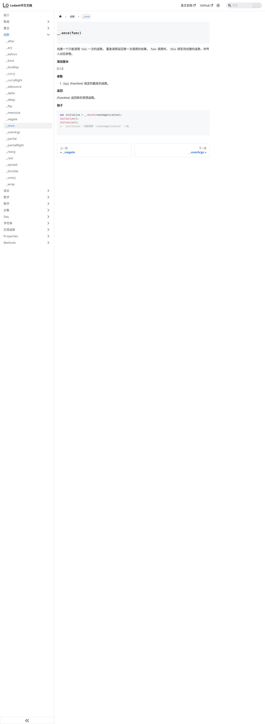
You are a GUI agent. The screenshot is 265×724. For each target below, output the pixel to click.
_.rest (9, 158)
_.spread (11, 165)
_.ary (9, 48)
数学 (6, 197)
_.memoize (13, 113)
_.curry (10, 74)
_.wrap (10, 184)
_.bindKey (12, 67)
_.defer (10, 93)
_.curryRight (14, 80)
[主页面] (60, 16)
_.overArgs (13, 132)
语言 (6, 191)
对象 (6, 210)
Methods (10, 243)
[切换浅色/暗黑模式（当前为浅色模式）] (218, 5)
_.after (10, 41)
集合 (6, 28)
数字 (6, 204)
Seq (6, 217)
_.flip (9, 106)
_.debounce (13, 87)
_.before (11, 54)
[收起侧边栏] (27, 720)
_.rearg (10, 152)
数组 (6, 22)
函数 (6, 35)
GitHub (205, 5)
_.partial (11, 139)
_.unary (11, 178)
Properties (11, 236)
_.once (10, 126)
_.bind (10, 61)
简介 (6, 15)
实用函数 (9, 230)
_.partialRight (15, 145)
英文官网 (186, 5)
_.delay (10, 100)
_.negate (11, 119)
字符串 (8, 223)
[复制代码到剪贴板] (205, 115)
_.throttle (12, 171)
